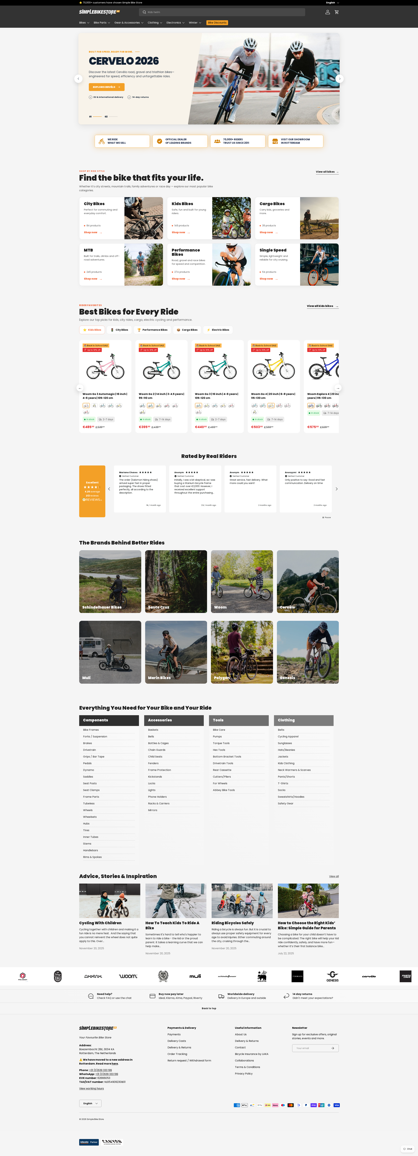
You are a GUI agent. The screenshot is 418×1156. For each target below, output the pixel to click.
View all (334, 876)
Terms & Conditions (247, 1067)
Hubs (86, 823)
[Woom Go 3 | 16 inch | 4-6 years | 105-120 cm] (217, 366)
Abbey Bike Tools (224, 790)
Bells (151, 736)
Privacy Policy (244, 1073)
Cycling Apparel (288, 736)
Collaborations (244, 1060)
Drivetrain (89, 750)
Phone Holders (157, 797)
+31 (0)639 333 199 (100, 1070)
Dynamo (88, 770)
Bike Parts (100, 22)
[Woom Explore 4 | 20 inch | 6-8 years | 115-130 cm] (330, 366)
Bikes (82, 22)
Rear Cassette (222, 770)
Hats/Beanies (286, 750)
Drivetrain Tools (223, 763)
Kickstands (155, 777)
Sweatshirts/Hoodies (291, 797)
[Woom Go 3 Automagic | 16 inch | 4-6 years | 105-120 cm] (105, 366)
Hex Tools (219, 750)
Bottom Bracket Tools (227, 756)
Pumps (217, 736)
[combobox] (222, 12)
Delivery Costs (177, 1041)
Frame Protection (159, 770)
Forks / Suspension (95, 736)
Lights (151, 790)
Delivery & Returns (179, 1047)
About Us (241, 1034)
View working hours (91, 1088)
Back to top (209, 1008)
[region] (222, 489)
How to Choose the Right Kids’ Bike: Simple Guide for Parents (307, 925)
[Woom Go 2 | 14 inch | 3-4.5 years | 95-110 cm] (161, 366)
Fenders (153, 763)
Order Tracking (177, 1054)
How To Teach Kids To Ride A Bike (172, 925)
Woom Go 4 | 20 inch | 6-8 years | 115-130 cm (273, 396)
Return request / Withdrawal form (189, 1060)
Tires (86, 830)
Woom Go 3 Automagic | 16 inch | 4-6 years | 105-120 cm (105, 396)
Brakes (87, 743)
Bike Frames (91, 730)
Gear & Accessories (127, 22)
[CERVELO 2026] (264, 78)
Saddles (88, 777)
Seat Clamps (91, 790)
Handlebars (90, 850)
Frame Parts (91, 797)
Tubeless (89, 803)
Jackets (283, 756)
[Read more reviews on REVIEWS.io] (92, 500)
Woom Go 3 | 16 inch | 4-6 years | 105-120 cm (216, 396)
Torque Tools (221, 743)
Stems (87, 844)
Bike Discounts (217, 22)
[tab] (92, 330)
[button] (336, 12)
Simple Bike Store (95, 1119)
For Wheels (220, 783)
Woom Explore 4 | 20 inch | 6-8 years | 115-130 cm (327, 396)
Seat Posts (90, 783)
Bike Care (219, 730)
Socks (281, 790)
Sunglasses (285, 743)
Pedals (87, 763)
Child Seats (155, 756)
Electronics (174, 22)
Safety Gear (285, 803)
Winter (193, 22)
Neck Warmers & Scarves (294, 770)
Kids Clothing (286, 763)
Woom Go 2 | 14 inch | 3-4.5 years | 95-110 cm (161, 396)
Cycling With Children (100, 923)
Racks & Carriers (158, 803)
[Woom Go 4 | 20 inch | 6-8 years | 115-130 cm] (274, 366)
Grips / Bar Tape (93, 756)
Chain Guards (156, 750)
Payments (174, 1034)
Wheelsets (90, 817)
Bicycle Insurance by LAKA (251, 1054)
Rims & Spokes (92, 857)
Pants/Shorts (286, 777)
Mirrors (152, 810)
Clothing (153, 22)
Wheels (88, 810)
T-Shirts (283, 783)
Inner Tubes (90, 837)
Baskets (153, 730)
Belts (281, 730)
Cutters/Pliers (222, 777)
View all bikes (327, 172)
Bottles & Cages (158, 743)
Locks (151, 783)
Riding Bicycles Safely (233, 923)
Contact (240, 1047)
